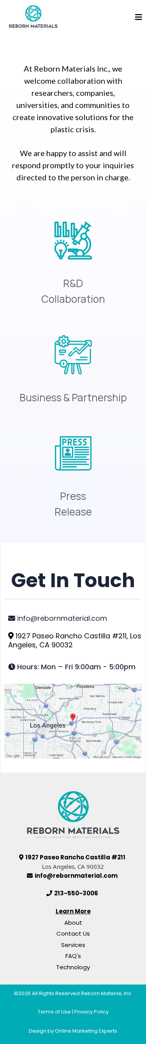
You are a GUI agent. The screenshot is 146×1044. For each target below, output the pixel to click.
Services (73, 945)
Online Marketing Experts (86, 1031)
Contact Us (73, 933)
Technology (73, 967)
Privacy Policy (91, 1011)
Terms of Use (54, 1011)
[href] (73, 721)
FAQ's (73, 956)
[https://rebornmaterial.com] (33, 17)
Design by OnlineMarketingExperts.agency (73, 1038)
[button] (138, 17)
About (73, 922)
